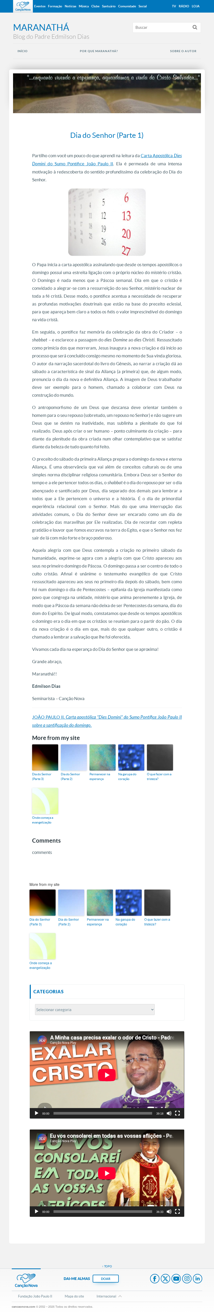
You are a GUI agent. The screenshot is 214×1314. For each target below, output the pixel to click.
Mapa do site (74, 1296)
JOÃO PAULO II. (49, 717)
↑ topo (107, 1266)
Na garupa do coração (127, 776)
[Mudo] (169, 1113)
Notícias (70, 6)
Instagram (187, 1279)
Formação (55, 6)
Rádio (184, 6)
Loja (196, 6)
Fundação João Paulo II (35, 1296)
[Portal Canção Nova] (23, 6)
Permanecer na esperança (100, 776)
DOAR (105, 1278)
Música (84, 6)
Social (143, 6)
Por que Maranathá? (99, 51)
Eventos (39, 6)
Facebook (155, 1279)
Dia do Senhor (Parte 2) (70, 776)
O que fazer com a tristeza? (159, 776)
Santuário (109, 6)
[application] (107, 1075)
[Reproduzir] (36, 1113)
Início (22, 51)
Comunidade (127, 6)
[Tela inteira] (177, 1113)
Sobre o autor (183, 51)
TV (174, 6)
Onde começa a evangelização (42, 820)
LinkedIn (197, 1279)
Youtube (176, 1279)
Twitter (165, 1279)
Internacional (106, 1296)
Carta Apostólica (157, 155)
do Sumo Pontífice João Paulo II (79, 163)
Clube (95, 6)
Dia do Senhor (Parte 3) (41, 776)
